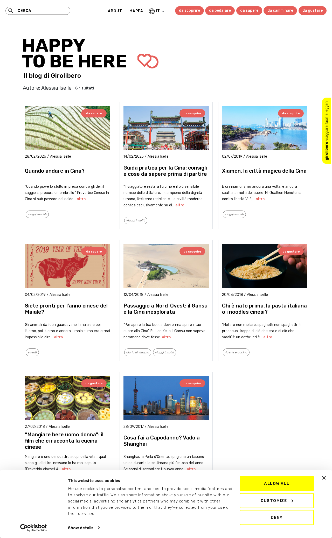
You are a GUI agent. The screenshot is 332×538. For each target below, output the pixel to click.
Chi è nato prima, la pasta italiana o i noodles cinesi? (264, 309)
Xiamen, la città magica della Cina (264, 171)
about (115, 11)
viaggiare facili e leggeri (326, 130)
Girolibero (66, 75)
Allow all (276, 483)
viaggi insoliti (37, 214)
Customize (274, 500)
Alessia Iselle (60, 156)
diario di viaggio (137, 352)
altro (81, 199)
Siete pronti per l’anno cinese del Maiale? (66, 309)
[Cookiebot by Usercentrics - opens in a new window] (33, 528)
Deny (277, 517)
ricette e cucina (236, 352)
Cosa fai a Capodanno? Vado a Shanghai (161, 441)
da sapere (249, 10)
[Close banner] (324, 478)
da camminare (280, 10)
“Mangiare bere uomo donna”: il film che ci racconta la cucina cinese (64, 440)
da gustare (312, 10)
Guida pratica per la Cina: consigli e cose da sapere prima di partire (165, 171)
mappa (136, 11)
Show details (80, 528)
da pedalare (220, 10)
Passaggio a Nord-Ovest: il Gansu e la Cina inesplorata (165, 309)
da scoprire (189, 10)
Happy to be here (76, 53)
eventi (32, 352)
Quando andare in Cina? (55, 171)
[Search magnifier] (11, 11)
